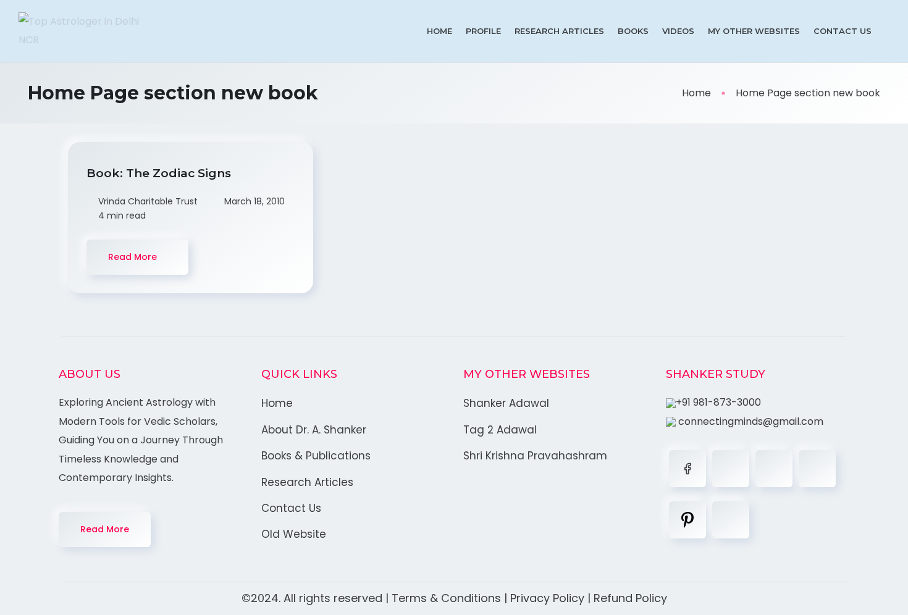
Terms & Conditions (446, 598)
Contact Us (842, 31)
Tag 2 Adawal (500, 429)
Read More (104, 529)
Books (633, 31)
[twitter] (730, 468)
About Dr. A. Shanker (313, 429)
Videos (678, 31)
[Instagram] (817, 468)
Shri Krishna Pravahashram (535, 455)
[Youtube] (730, 519)
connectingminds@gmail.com (749, 421)
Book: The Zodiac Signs (160, 173)
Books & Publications (316, 455)
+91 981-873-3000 (718, 402)
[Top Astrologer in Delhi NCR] (83, 31)
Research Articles (559, 31)
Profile (483, 31)
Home (439, 31)
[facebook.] (687, 468)
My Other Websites (754, 31)
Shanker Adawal (506, 403)
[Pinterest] (687, 519)
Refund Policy (630, 598)
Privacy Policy (547, 598)
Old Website (293, 534)
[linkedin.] (773, 468)
